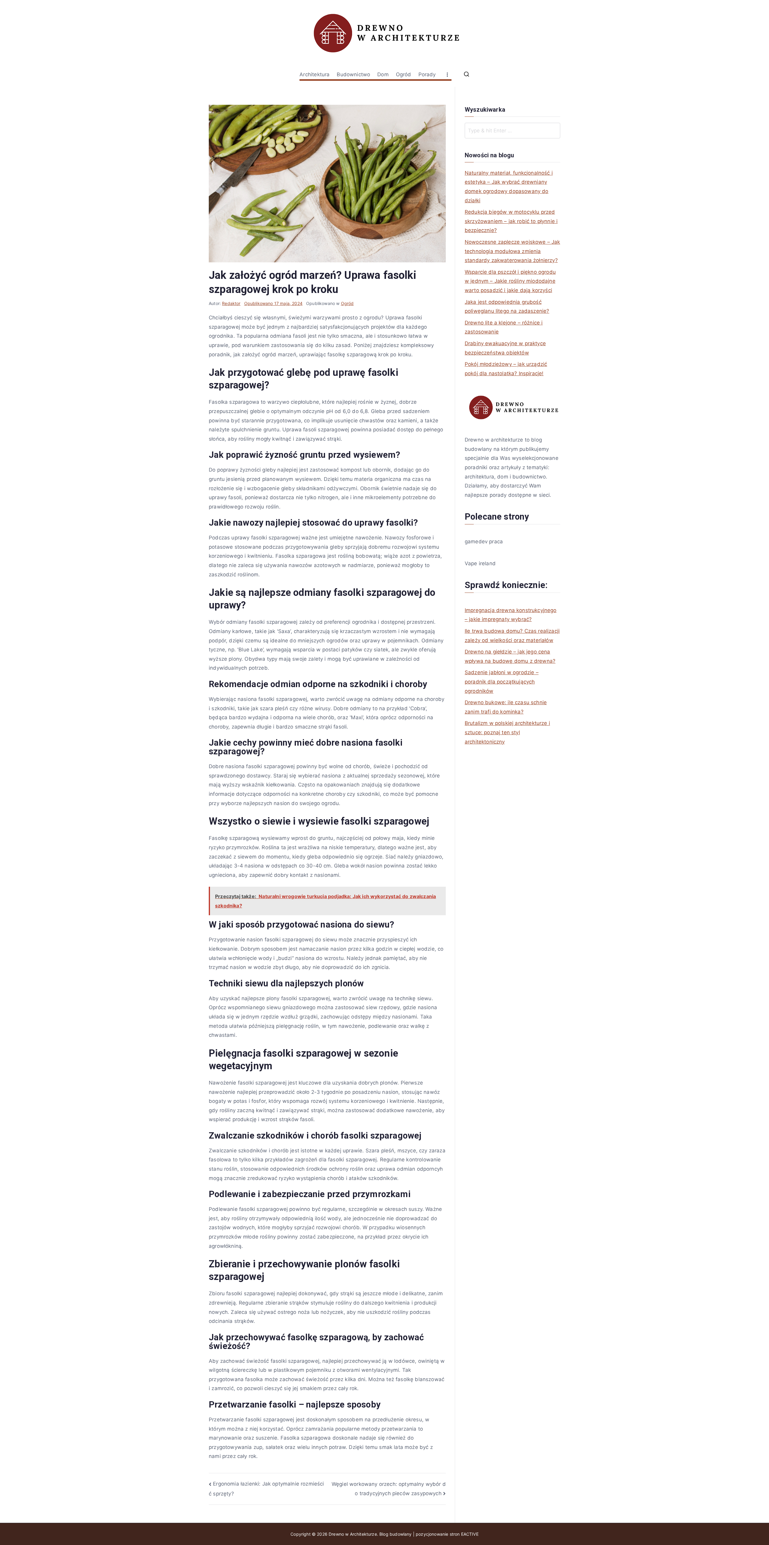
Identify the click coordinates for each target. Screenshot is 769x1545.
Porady (427, 74)
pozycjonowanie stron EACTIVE (447, 1534)
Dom (383, 74)
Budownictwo (353, 74)
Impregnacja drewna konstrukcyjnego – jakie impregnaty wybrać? (511, 615)
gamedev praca (484, 542)
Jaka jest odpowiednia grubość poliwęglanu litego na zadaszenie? (507, 306)
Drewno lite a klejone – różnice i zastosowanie (504, 327)
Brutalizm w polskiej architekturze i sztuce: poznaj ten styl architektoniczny (507, 732)
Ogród (403, 74)
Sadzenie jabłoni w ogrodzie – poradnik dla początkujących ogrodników (502, 681)
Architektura (314, 74)
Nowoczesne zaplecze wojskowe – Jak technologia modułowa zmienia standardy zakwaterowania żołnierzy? (512, 251)
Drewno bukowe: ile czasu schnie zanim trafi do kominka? (506, 707)
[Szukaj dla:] (512, 130)
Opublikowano (273, 303)
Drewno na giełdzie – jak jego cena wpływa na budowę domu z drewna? (510, 656)
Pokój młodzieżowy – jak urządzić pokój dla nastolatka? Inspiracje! (506, 368)
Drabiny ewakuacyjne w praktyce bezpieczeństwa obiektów (505, 348)
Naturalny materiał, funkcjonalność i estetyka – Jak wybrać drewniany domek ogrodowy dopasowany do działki (509, 187)
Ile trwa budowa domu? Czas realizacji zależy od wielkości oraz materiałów (512, 635)
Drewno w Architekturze (353, 1534)
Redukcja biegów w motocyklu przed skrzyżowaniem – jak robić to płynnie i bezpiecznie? (511, 221)
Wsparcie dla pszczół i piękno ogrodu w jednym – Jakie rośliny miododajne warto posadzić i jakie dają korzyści (510, 281)
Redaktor (231, 303)
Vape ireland (480, 563)
